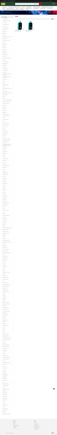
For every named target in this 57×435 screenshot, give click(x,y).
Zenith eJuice (5, 408)
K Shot (4, 190)
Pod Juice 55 (5, 282)
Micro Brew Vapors (6, 229)
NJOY (4, 254)
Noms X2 (4, 261)
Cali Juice (5, 56)
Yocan (4, 403)
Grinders (5, 160)
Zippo (4, 412)
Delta (4, 86)
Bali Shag (4, 33)
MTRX (4, 243)
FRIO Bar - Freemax (6, 124)
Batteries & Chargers (6, 36)
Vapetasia (5, 376)
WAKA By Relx (5, 392)
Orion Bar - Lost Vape (6, 272)
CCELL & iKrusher (6, 61)
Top (4, 366)
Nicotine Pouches (6, 249)
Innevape (4, 181)
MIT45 (4, 236)
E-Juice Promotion (6, 103)
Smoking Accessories (7, 337)
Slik (4, 330)
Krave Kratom (5, 204)
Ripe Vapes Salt (5, 314)
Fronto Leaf (5, 126)
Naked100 (5, 245)
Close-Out (5, 66)
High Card (4, 167)
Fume (4, 128)
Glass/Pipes (5, 153)
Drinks (4, 96)
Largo (4, 208)
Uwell (4, 369)
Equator (4, 108)
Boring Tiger (5, 52)
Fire (4, 117)
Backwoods (5, 31)
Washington (5, 394)
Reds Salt (4, 305)
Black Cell (5, 47)
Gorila (4, 155)
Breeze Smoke (5, 54)
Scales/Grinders (5, 325)
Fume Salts (5, 130)
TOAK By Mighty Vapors (7, 362)
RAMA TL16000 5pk (18, 30)
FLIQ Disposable (5, 119)
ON (3, 268)
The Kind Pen (5, 355)
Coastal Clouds (6, 70)
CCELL (4, 59)
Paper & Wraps (5, 277)
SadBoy (4, 318)
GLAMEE (4, 149)
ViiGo (4, 387)
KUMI (4, 206)
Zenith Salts (5, 410)
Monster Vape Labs (6, 240)
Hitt (4, 169)
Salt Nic (4, 323)
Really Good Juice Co (6, 302)
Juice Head (5, 183)
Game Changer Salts (6, 140)
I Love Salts (5, 178)
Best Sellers (5, 43)
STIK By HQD (5, 348)
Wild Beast (5, 399)
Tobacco (5, 364)
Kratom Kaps (5, 201)
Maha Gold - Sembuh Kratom (7, 227)
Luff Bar (4, 224)
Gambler (4, 135)
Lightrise (4, 217)
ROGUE (4, 316)
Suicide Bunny (5, 350)
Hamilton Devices (6, 165)
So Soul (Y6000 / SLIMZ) (7, 339)
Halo (4, 162)
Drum (4, 98)
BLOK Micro (5, 49)
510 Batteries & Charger (7, 20)
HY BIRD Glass (5, 174)
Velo (4, 382)
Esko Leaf (5, 110)
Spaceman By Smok (6, 346)
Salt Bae (4, 321)
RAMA (4, 300)
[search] (40, 4)
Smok (4, 332)
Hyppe (4, 176)
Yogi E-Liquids (5, 405)
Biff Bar (4, 45)
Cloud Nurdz (5, 68)
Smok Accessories (6, 334)
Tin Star (4, 360)
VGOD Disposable (6, 383)
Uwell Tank (5, 371)
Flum (4, 121)
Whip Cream (5, 396)
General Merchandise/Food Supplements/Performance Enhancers (7, 145)
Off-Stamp (5, 266)
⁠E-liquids (5, 105)
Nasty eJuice (5, 247)
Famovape (5, 112)
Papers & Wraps (5, 279)
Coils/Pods (5, 72)
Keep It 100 (5, 197)
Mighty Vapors (5, 231)
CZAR (4, 81)
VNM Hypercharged (6, 389)
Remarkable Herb (6, 307)
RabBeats (4, 298)
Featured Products (6, 114)
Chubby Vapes (5, 63)
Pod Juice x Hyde (6, 286)
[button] (54, 4)
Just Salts (4, 188)
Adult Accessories (6, 24)
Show (4, 327)
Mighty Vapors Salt (6, 233)
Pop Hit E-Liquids (6, 291)
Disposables (5, 94)
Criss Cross (5, 79)
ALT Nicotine (5, 29)
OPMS (4, 270)
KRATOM (5, 199)
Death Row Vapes (6, 84)
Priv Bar (4, 295)
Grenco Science (5, 158)
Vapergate (5, 373)
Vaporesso (5, 380)
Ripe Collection (5, 309)
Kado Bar (4, 194)
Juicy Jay (4, 185)
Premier (4, 293)
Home (2, 12)
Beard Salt (5, 38)
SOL (4, 341)
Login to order (17, 31)
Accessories (5, 22)
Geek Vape (5, 142)
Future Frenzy (5, 133)
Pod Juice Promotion (6, 284)
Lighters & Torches (6, 215)
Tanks (4, 353)
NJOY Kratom (5, 256)
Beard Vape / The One (7, 40)
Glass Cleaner (5, 151)
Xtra (4, 401)
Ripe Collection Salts (6, 311)
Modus (4, 238)
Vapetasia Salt (5, 378)
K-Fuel (4, 192)
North (4, 263)
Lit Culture (5, 220)
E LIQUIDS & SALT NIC (7, 101)
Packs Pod (5, 275)
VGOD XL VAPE (5, 385)
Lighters (4, 213)
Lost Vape (4, 222)
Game (4, 137)
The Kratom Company (6, 357)
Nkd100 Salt (5, 259)
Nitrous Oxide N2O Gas (7, 252)
